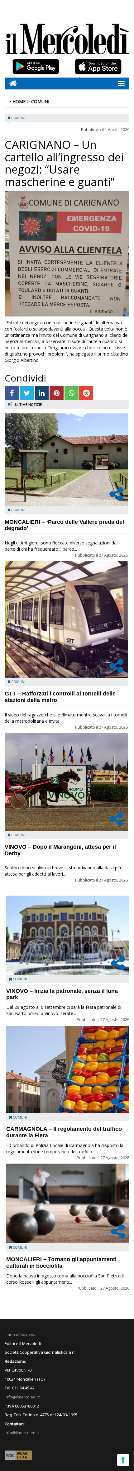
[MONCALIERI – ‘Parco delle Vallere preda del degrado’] (66, 459)
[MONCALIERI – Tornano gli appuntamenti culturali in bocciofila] (67, 1203)
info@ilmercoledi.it (22, 1432)
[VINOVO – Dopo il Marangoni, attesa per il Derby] (66, 782)
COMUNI (40, 101)
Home (19, 101)
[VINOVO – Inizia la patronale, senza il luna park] (67, 935)
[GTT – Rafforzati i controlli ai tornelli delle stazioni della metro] (66, 619)
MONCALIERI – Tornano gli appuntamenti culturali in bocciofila (61, 1262)
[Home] (11, 83)
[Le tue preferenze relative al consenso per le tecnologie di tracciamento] (123, 1460)
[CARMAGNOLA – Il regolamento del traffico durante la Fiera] (67, 1069)
